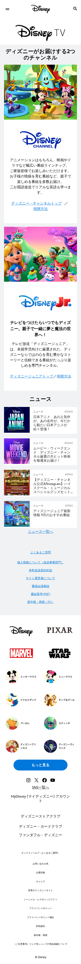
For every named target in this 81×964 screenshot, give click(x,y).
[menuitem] (7, 8)
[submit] (75, 8)
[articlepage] (17, 432)
